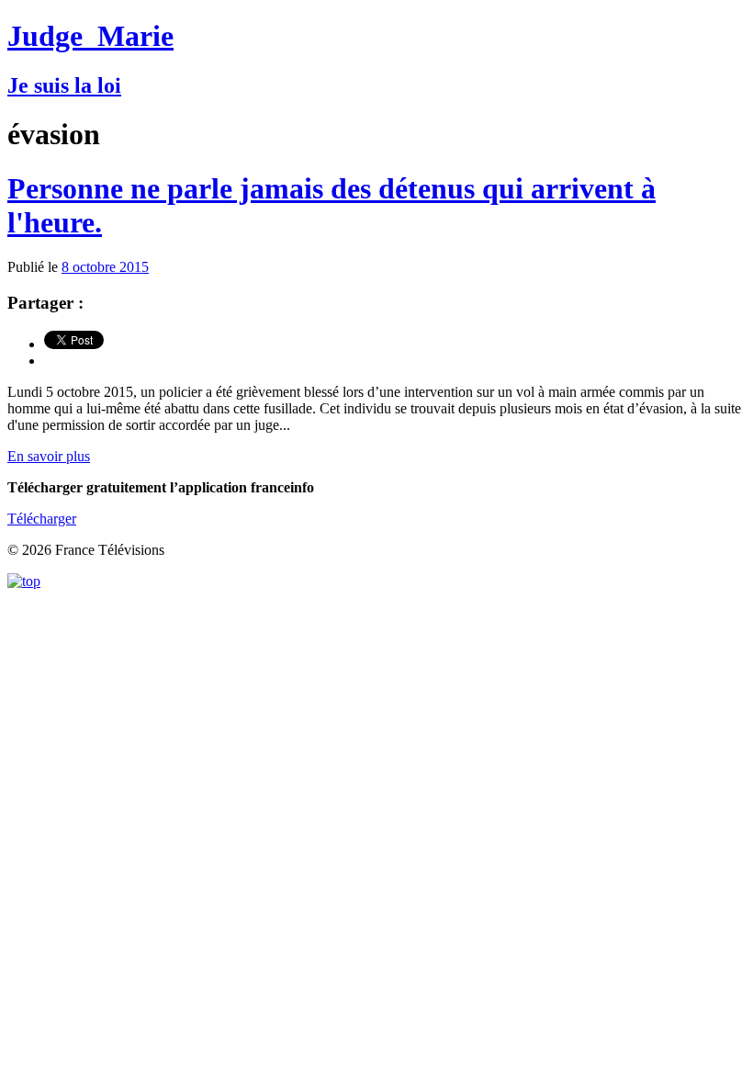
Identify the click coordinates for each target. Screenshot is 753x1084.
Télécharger (41, 518)
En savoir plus (48, 456)
